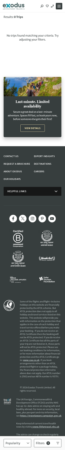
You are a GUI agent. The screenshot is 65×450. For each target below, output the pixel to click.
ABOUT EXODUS (13, 171)
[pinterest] (42, 218)
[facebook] (13, 218)
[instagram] (32, 218)
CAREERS (39, 171)
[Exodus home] (13, 6)
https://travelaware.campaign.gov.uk (40, 415)
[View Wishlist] (47, 6)
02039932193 (53, 6)
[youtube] (52, 218)
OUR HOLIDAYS (12, 179)
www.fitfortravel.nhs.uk (46, 426)
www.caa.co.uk (31, 360)
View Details (33, 128)
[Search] (42, 6)
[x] (23, 218)
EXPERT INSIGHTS (44, 156)
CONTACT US (11, 156)
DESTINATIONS (42, 163)
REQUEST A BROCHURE (17, 163)
